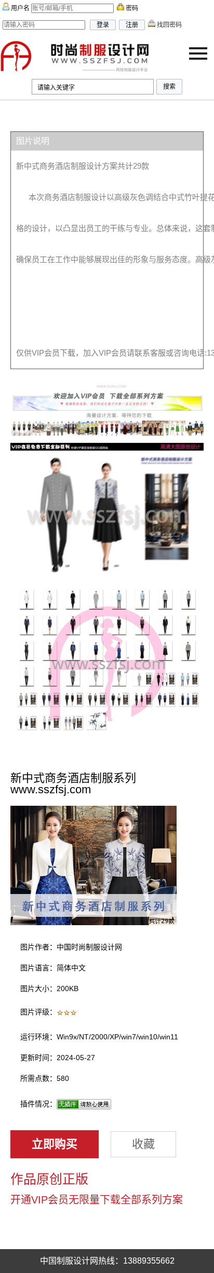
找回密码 (168, 25)
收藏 (143, 1144)
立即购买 (54, 1143)
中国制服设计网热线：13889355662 (107, 1260)
